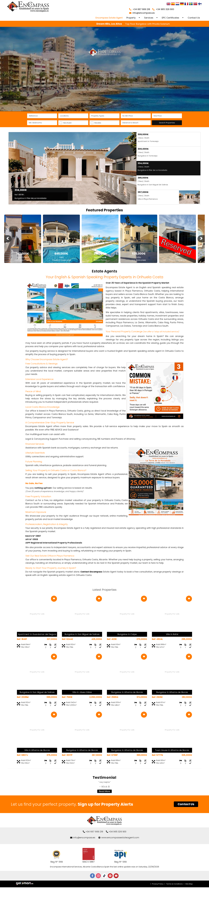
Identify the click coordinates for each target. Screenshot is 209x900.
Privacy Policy (157, 884)
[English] (168, 4)
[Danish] (200, 4)
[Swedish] (191, 4)
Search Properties (167, 122)
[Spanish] (173, 4)
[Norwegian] (195, 4)
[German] (182, 4)
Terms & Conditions (174, 884)
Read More (104, 791)
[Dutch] (177, 4)
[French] (186, 4)
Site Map (189, 884)
